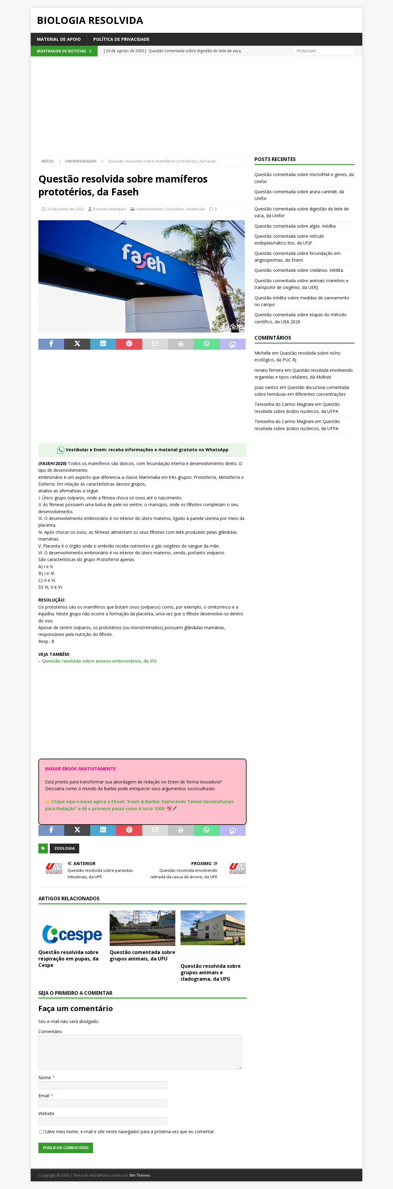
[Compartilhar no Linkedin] (103, 344)
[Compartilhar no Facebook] (51, 344)
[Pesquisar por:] (324, 51)
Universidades (150, 209)
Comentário (50, 1031)
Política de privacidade (121, 39)
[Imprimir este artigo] (181, 344)
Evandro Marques (109, 209)
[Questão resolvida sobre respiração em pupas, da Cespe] (71, 928)
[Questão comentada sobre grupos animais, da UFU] (143, 928)
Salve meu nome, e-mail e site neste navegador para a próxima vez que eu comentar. (130, 1131)
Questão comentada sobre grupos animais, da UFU (142, 955)
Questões (175, 209)
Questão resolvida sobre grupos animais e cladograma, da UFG (211, 972)
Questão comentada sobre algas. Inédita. (296, 226)
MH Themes (140, 1175)
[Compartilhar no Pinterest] (129, 344)
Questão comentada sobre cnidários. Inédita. (299, 270)
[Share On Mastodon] (233, 344)
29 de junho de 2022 (65, 209)
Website (46, 1113)
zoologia (64, 848)
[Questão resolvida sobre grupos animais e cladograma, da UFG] (214, 935)
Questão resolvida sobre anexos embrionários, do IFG (99, 661)
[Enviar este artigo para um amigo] (155, 344)
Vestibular (195, 209)
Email (44, 1096)
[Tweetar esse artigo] (77, 344)
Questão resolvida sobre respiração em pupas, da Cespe (68, 958)
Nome (45, 1077)
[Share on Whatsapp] (207, 344)
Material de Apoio (59, 39)
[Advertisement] (196, 110)
